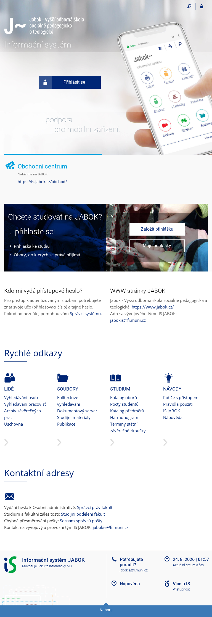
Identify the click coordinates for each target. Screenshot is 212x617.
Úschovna (13, 424)
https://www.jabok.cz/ (153, 307)
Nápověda (172, 417)
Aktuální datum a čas (188, 565)
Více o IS (181, 583)
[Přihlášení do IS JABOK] (201, 6)
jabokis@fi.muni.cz (128, 320)
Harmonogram (124, 417)
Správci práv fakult (94, 507)
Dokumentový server (77, 410)
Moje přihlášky (157, 245)
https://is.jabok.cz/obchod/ (42, 181)
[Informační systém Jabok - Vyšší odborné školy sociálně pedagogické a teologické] (44, 18)
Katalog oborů (123, 397)
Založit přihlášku (157, 229)
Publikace (66, 424)
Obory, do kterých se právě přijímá (47, 254)
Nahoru (106, 610)
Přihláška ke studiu (32, 246)
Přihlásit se (74, 82)
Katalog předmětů (127, 410)
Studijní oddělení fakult (83, 514)
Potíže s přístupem (180, 397)
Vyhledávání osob (21, 397)
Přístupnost (181, 589)
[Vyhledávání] (189, 6)
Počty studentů (124, 404)
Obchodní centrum (42, 166)
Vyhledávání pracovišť (25, 404)
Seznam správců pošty (81, 520)
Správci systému (85, 313)
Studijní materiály (74, 417)
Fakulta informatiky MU (55, 566)
